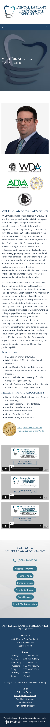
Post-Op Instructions (25, 699)
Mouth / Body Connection (25, 604)
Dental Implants (25, 597)
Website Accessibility (27, 682)
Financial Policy (25, 576)
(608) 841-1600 (27, 560)
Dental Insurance (25, 583)
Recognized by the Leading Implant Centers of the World (30, 429)
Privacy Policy (10, 682)
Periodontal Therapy (25, 590)
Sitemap (42, 682)
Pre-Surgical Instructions (25, 695)
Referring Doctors (25, 692)
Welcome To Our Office (25, 568)
